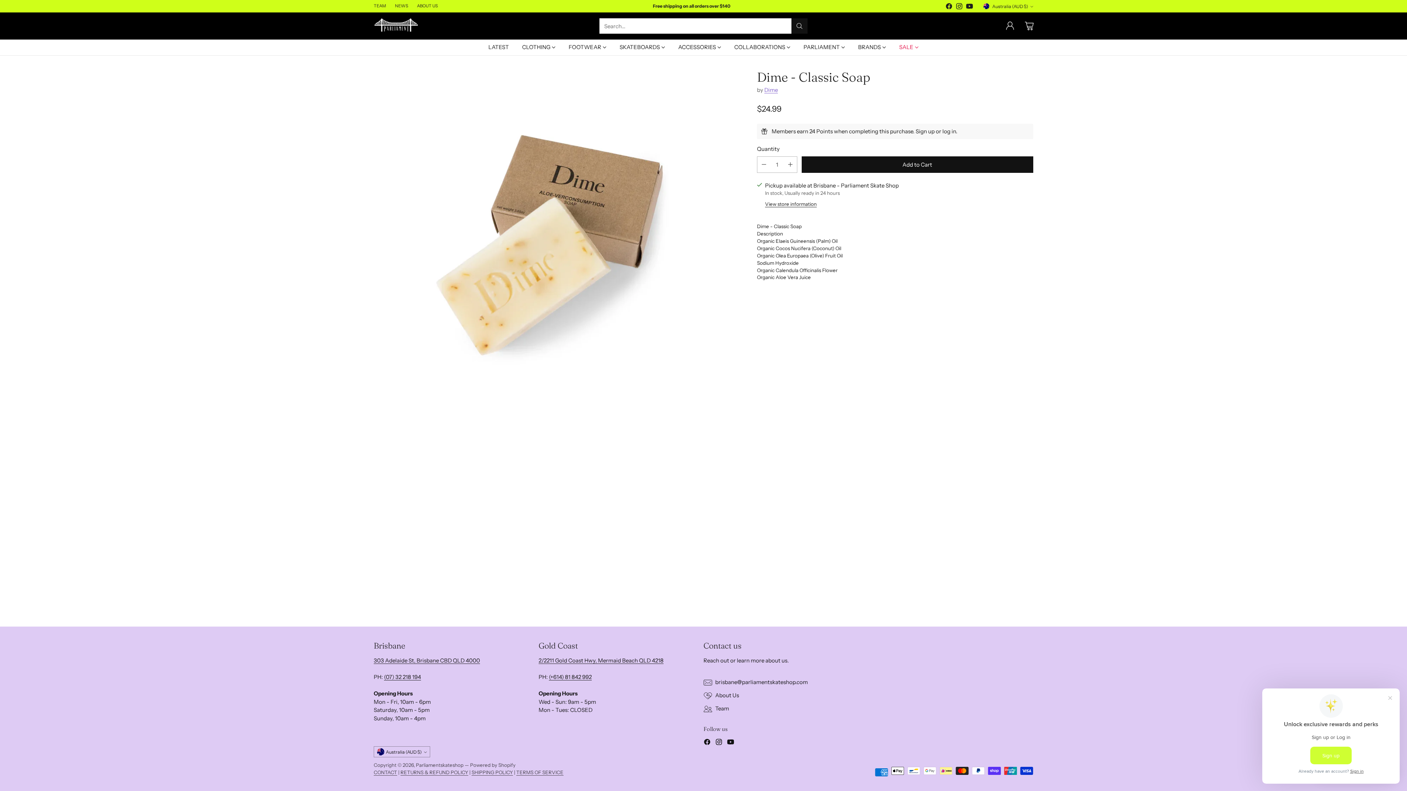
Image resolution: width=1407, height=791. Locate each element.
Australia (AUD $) (1010, 6)
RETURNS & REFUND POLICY (434, 772)
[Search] (799, 26)
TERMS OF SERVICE (540, 772)
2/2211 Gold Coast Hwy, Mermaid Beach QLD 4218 (601, 660)
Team (722, 708)
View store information (791, 204)
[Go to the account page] (1010, 26)
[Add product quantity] (790, 164)
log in (949, 131)
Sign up (925, 131)
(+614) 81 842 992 (570, 676)
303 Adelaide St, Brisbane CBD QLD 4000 (427, 660)
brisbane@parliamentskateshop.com (761, 682)
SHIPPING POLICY (492, 772)
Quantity (768, 148)
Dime (771, 89)
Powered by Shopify (493, 765)
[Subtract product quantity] (764, 164)
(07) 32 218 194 (402, 676)
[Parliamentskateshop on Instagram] (959, 7)
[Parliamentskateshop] (397, 25)
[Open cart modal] (1029, 26)
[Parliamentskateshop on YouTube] (969, 7)
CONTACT (385, 772)
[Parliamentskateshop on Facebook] (949, 7)
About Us (727, 695)
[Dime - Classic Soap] (549, 246)
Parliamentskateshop (440, 765)
